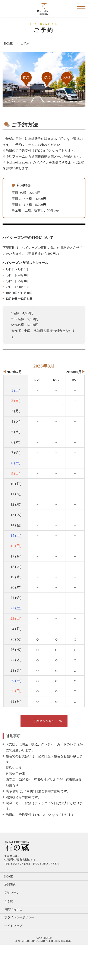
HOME (8, 43)
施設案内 (10, 884)
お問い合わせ (13, 909)
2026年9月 (74, 372)
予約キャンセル (44, 721)
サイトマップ (13, 925)
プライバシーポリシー (19, 917)
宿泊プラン (11, 892)
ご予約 (8, 901)
